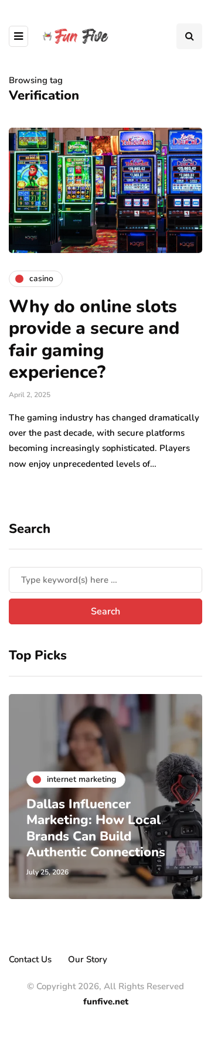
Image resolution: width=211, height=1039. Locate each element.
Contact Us (30, 959)
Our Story (87, 959)
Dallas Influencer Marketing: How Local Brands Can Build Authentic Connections (95, 828)
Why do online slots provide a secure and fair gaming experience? (94, 340)
